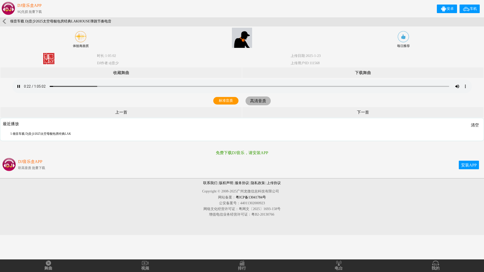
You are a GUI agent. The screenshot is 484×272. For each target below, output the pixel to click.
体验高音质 (80, 39)
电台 (339, 268)
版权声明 (226, 183)
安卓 (450, 9)
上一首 (121, 112)
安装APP (469, 165)
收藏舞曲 (121, 73)
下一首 (363, 112)
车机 (473, 9)
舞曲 (48, 268)
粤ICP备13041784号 (251, 197)
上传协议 (274, 183)
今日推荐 (403, 39)
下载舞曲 (363, 73)
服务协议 (242, 183)
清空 (475, 125)
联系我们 (210, 183)
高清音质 (258, 101)
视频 (145, 268)
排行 (242, 268)
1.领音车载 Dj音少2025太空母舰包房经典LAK (40, 133)
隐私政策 (258, 183)
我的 (436, 268)
